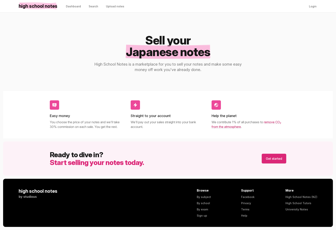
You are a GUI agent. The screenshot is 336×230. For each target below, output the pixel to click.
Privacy (246, 203)
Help (244, 215)
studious (30, 197)
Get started (274, 159)
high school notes (38, 191)
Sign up (202, 215)
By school (203, 203)
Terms (245, 209)
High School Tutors (298, 203)
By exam (202, 209)
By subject (204, 197)
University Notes (296, 209)
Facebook (248, 197)
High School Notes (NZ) (301, 197)
